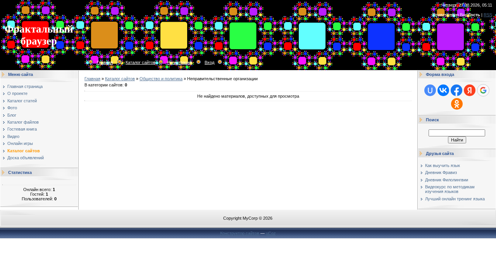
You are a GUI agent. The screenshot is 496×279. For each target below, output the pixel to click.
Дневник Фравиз (441, 172)
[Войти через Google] (483, 90)
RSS (488, 14)
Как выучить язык (442, 165)
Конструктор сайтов (239, 233)
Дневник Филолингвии (446, 179)
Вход (209, 62)
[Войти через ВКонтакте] (443, 90)
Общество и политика (161, 78)
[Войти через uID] (430, 90)
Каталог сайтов (140, 62)
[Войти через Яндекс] (469, 90)
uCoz (271, 233)
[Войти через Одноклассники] (457, 104)
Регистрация (179, 62)
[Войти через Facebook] (456, 90)
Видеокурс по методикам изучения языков (450, 189)
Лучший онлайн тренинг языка (455, 198)
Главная (105, 62)
